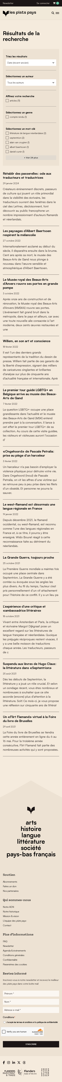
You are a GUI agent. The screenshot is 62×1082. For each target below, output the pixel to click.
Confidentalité (10, 959)
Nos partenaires (11, 890)
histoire (31, 828)
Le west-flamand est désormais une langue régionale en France (29, 506)
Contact (7, 925)
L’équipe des (14, 920)
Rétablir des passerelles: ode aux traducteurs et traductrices (27, 175)
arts (31, 822)
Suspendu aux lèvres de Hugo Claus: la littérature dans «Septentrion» (29, 666)
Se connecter (43, 3)
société (31, 847)
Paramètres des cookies (15, 964)
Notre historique (11, 911)
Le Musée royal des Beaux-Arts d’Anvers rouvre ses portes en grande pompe (30, 284)
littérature (31, 841)
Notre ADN (8, 906)
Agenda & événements (14, 950)
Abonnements (10, 881)
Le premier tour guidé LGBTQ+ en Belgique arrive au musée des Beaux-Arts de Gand (30, 394)
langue (31, 835)
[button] (31, 100)
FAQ (5, 941)
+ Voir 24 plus (31, 157)
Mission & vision (11, 916)
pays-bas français (31, 854)
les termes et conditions (23, 1022)
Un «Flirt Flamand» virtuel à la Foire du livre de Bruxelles (29, 719)
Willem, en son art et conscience (26, 341)
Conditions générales (13, 955)
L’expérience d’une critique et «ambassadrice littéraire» (24, 608)
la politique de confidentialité (46, 1022)
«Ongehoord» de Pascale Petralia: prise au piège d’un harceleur (28, 453)
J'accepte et (32, 1022)
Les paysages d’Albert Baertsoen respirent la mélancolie (27, 233)
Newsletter (8, 3)
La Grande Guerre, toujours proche (28, 557)
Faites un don (9, 886)
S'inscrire (31, 1044)
